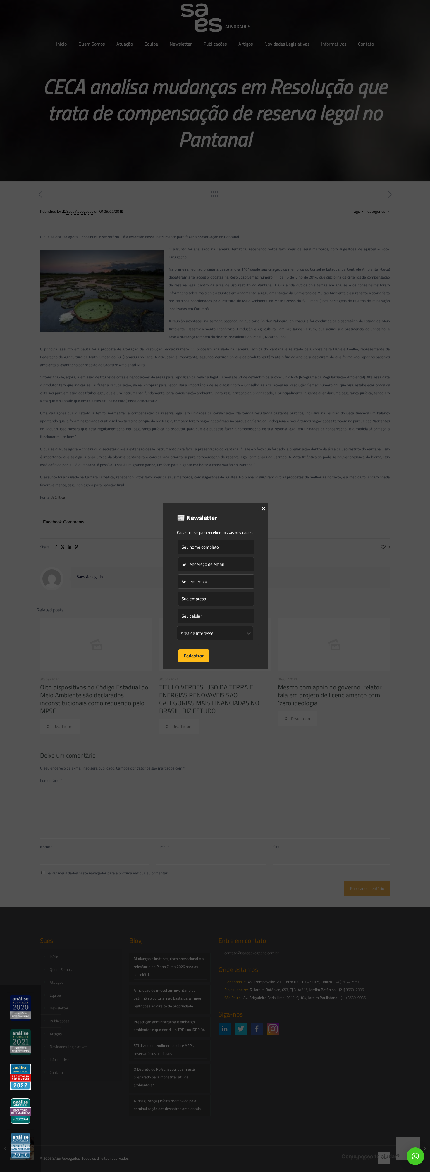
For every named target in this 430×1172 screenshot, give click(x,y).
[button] (415, 1156)
